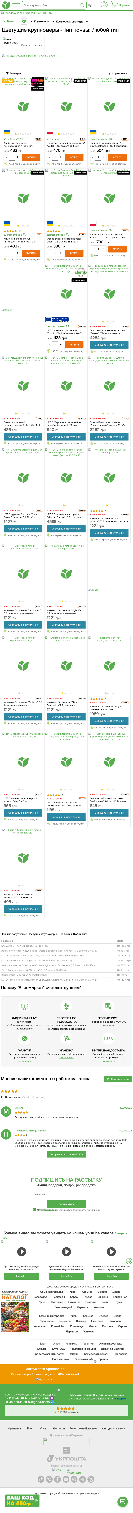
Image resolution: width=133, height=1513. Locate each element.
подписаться (66, 1204)
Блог (43, 1343)
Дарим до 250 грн (112, 1349)
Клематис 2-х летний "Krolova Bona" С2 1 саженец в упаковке (108, 236)
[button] (16, 134)
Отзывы (42, 1349)
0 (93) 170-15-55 (39, 1398)
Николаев (57, 1302)
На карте (120, 1398)
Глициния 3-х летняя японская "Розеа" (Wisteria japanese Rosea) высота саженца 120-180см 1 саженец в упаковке (107, 332)
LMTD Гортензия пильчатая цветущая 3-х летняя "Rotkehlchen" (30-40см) (43, 955)
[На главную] (6, 5)
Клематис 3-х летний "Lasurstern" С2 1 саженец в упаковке (22, 612)
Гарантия (88, 1343)
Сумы (119, 1302)
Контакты (71, 1343)
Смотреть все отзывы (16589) (66, 1154)
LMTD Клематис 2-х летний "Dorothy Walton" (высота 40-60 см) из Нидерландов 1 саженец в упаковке (66, 332)
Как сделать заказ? (96, 1354)
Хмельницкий (63, 1307)
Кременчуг (77, 1326)
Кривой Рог (120, 1297)
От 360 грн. (123, 950)
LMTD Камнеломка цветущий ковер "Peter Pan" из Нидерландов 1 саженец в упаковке (20, 800)
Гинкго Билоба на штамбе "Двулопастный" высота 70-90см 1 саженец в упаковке (108, 424)
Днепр (116, 1292)
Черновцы (40, 1326)
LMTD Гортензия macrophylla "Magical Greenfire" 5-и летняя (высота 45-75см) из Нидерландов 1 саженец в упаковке (64, 516)
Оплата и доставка (110, 1343)
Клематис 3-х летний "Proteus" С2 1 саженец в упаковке (23, 704)
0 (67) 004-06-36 (39, 1402)
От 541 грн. (123, 970)
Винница (103, 1297)
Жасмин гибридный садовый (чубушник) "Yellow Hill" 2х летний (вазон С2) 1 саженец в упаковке (109, 800)
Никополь (74, 1302)
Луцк (42, 1302)
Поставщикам (60, 1359)
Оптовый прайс (84, 1359)
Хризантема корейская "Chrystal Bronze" (24, 974)
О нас (56, 1343)
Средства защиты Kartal (48, 1354)
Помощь (74, 1354)
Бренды (103, 1359)
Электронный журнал (83, 1428)
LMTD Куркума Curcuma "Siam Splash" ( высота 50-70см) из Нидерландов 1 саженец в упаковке (20, 516)
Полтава (91, 1302)
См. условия (25, 1061)
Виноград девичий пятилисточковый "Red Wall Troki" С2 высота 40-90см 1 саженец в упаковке (23, 424)
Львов (88, 1297)
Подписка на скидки (83, 1349)
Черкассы (59, 1297)
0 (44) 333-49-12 (17, 1398)
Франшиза (14, 1428)
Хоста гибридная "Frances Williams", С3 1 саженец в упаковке (19, 896)
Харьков (87, 1292)
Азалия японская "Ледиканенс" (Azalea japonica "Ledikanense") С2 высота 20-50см (49, 950)
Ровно (105, 1302)
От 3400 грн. (124, 960)
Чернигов (83, 1307)
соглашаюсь (46, 1209)
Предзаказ (120, 1354)
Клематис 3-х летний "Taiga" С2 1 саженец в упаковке (108, 708)
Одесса (102, 1292)
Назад (11, 21)
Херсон (74, 1297)
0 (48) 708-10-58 (16, 1402)
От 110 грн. (123, 974)
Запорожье (40, 1297)
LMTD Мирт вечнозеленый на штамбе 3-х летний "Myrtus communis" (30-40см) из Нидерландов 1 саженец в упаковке (64, 424)
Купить (31, 157)
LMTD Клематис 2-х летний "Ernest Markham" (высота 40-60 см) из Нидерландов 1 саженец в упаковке (66, 804)
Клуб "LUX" (59, 1349)
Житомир (99, 1307)
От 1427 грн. (124, 955)
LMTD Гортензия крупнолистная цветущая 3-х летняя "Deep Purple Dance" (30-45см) (49, 979)
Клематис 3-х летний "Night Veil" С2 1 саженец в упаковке (65, 612)
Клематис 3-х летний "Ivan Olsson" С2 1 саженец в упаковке (109, 520)
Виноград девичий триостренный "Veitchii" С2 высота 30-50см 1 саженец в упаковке (66, 144)
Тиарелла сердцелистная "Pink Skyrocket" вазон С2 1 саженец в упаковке (109, 144)
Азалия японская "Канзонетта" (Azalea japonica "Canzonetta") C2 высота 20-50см (48, 965)
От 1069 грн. (124, 945)
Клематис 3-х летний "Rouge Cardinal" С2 (24, 945)
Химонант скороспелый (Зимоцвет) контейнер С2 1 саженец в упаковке (19, 240)
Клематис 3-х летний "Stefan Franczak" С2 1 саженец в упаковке (63, 704)
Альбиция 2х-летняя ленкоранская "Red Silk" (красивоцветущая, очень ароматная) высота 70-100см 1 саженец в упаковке (21, 144)
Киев (73, 1292)
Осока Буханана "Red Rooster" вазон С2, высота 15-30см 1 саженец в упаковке (64, 240)
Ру (90, 5)
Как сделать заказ (113, 1428)
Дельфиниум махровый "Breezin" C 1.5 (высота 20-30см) (33, 970)
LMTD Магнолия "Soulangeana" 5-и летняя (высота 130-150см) (36, 960)
